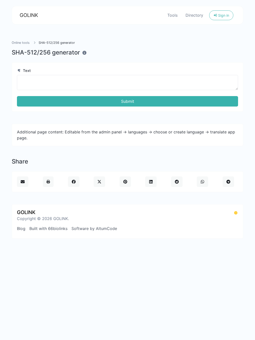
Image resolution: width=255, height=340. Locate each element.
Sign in (223, 15)
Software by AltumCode (94, 228)
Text (26, 70)
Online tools (21, 43)
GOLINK (29, 15)
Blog (21, 228)
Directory (194, 15)
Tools (172, 15)
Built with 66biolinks (48, 228)
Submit (127, 101)
